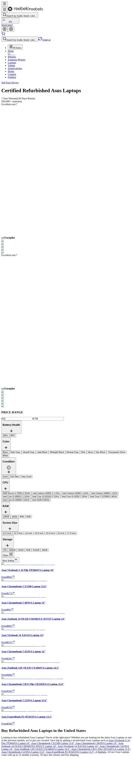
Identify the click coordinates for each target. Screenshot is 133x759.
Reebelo (102, 752)
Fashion (12, 77)
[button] (9, 469)
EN (10, 22)
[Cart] (3, 34)
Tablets (11, 65)
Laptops (12, 62)
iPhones (12, 56)
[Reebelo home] (25, 10)
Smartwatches (15, 68)
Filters (5, 555)
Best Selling (8, 561)
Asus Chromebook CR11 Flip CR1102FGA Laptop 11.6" (101, 749)
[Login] (4, 29)
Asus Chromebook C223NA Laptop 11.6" (23, 752)
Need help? (7, 25)
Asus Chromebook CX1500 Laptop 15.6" (53, 743)
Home (11, 71)
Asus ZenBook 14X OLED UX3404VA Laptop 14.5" (42, 749)
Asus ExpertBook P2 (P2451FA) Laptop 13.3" (70, 752)
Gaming (12, 74)
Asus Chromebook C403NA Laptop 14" (96, 743)
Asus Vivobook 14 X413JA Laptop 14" (79, 746)
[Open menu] (4, 4)
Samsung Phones (16, 59)
